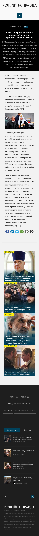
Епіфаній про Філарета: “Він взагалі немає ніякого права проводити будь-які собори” (24, 464)
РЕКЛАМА (8, 410)
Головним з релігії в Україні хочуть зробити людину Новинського (24, 451)
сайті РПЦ (19, 109)
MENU (19, 15)
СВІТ (25, 27)
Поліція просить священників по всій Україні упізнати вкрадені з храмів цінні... (23, 478)
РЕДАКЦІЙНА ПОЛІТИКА (25, 410)
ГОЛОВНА (14, 397)
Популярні (12, 430)
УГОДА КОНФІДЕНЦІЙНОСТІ (19, 404)
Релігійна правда (19, 5)
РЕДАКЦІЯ (25, 397)
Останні (28, 430)
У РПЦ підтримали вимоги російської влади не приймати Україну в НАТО (19, 35)
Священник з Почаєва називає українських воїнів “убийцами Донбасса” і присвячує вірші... (22, 437)
